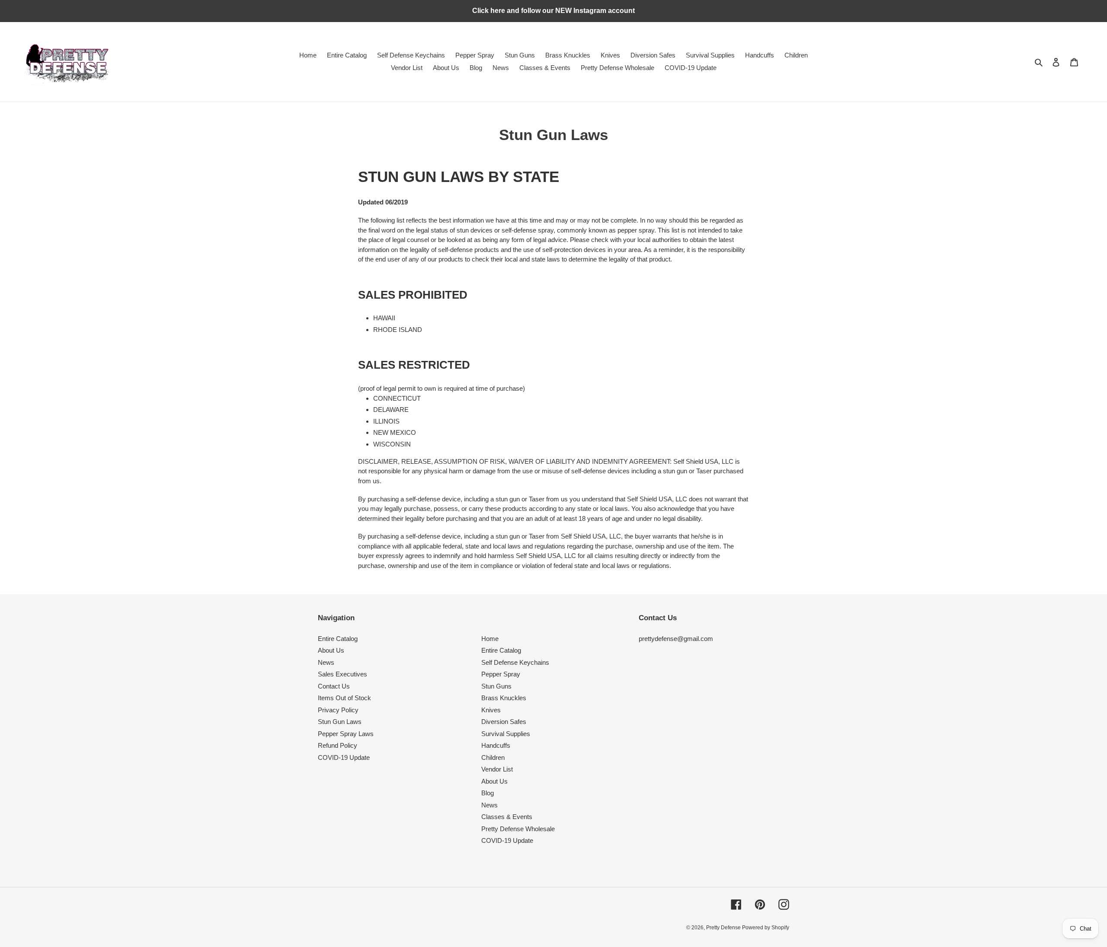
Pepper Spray (500, 674)
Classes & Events (506, 816)
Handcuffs (495, 745)
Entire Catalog (338, 638)
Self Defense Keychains (515, 662)
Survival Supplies (505, 733)
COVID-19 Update (344, 757)
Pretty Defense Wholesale (518, 828)
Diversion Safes (503, 721)
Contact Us (334, 686)
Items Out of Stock (344, 697)
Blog (487, 793)
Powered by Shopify (765, 928)
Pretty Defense (724, 928)
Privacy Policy (338, 710)
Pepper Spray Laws (346, 733)
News (326, 662)
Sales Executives (342, 674)
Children (493, 757)
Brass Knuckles (503, 697)
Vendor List (497, 769)
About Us (331, 650)
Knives (491, 710)
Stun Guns (496, 686)
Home (490, 638)
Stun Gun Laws (340, 721)
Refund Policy (337, 745)
